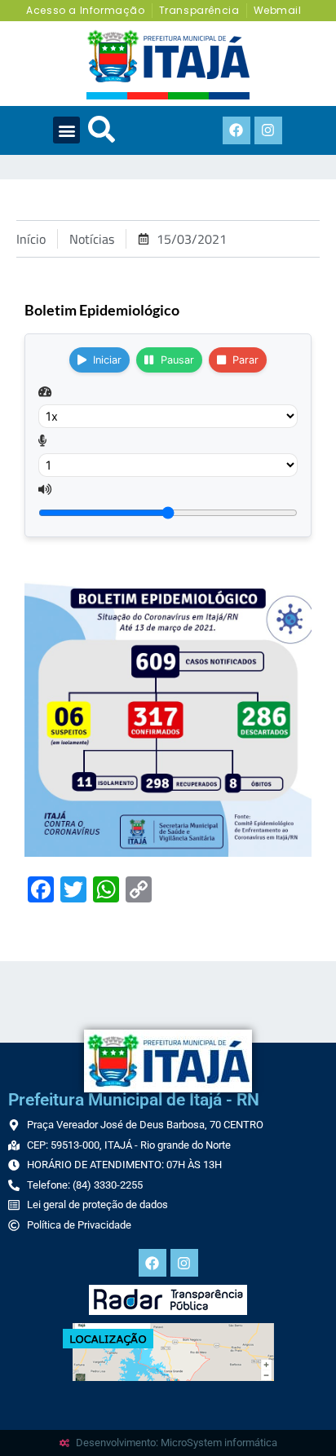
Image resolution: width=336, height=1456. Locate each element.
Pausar (177, 360)
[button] (66, 130)
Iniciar (107, 360)
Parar (245, 360)
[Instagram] (268, 130)
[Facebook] (236, 130)
